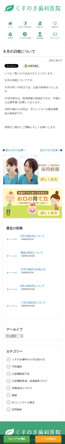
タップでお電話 (17, 438)
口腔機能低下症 (21, 373)
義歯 (14, 395)
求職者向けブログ (22, 388)
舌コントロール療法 (23, 402)
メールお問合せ (48, 438)
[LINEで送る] (31, 65)
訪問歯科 (17, 409)
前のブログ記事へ (16, 150)
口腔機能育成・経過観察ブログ (29, 380)
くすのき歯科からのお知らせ (28, 359)
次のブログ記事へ (50, 150)
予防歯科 (17, 366)
